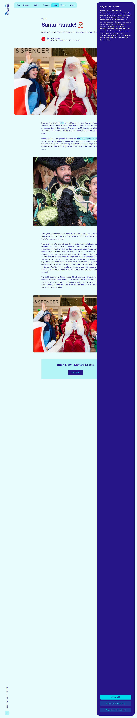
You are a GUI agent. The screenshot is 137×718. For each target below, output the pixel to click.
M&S (62, 123)
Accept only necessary (115, 703)
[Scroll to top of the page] (7, 713)
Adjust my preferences (115, 710)
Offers (72, 5)
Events (63, 5)
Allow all (115, 697)
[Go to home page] (7, 9)
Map (18, 5)
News (55, 5)
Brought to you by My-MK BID (7, 697)
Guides (36, 5)
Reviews (46, 5)
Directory (26, 5)
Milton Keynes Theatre (89, 138)
